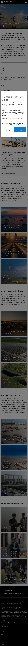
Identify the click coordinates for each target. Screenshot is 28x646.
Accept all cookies (19, 129)
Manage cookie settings (7, 129)
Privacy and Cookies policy (17, 124)
